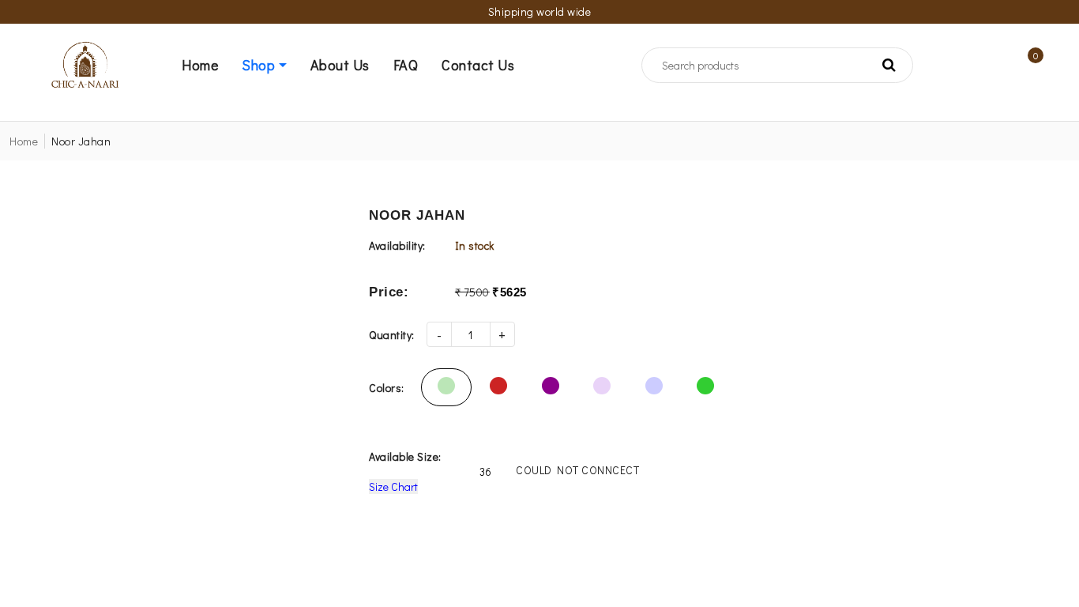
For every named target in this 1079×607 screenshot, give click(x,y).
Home (23, 141)
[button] (276, 65)
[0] (1024, 65)
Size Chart (393, 486)
